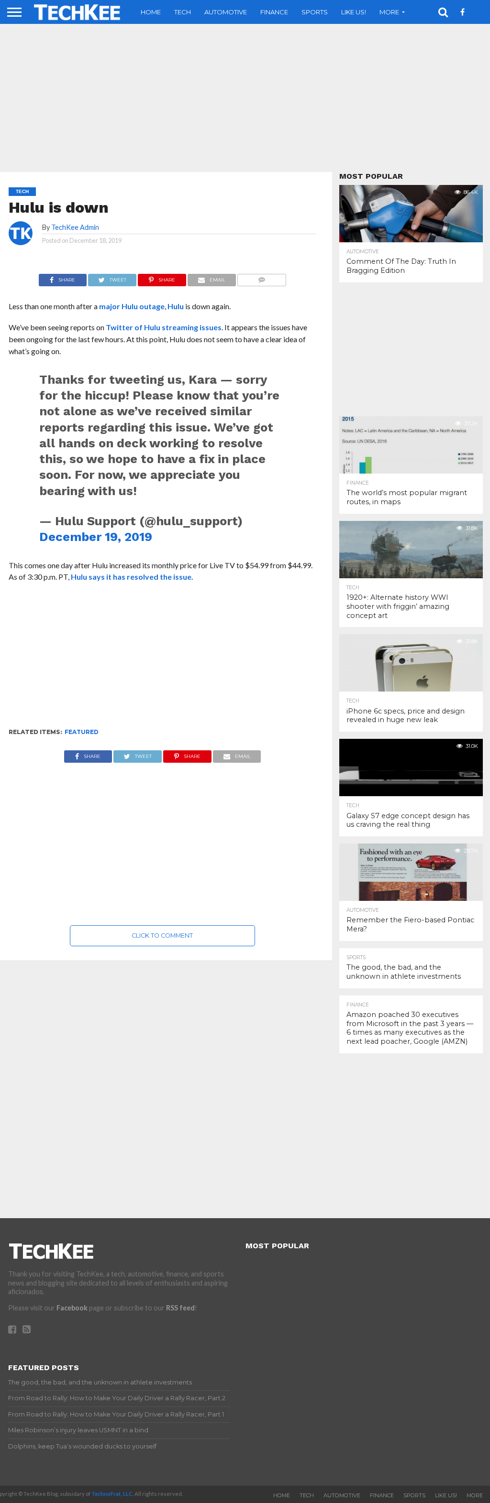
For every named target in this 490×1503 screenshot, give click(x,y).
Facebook (72, 1308)
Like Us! (353, 12)
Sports (314, 12)
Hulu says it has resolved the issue (131, 576)
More (389, 12)
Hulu (176, 306)
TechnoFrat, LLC (112, 1494)
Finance (274, 12)
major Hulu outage (132, 306)
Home (151, 12)
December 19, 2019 (95, 537)
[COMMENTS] (262, 277)
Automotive (225, 12)
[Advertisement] (162, 659)
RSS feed (180, 1308)
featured (82, 731)
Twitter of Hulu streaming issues (164, 327)
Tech (182, 12)
